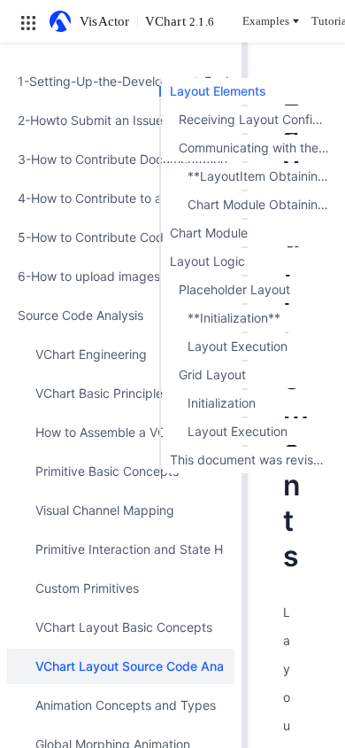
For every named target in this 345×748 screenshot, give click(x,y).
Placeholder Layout (234, 289)
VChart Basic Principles (102, 393)
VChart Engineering (91, 354)
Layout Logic (207, 261)
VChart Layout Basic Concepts (123, 627)
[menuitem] (120, 81)
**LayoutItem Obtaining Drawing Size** (262, 175)
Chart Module (209, 232)
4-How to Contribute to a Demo (108, 198)
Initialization (222, 402)
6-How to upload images (89, 276)
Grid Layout (212, 374)
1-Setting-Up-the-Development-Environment (121, 81)
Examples (265, 20)
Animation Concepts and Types (125, 705)
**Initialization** (234, 317)
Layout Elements (218, 90)
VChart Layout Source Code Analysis (129, 666)
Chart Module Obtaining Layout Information (262, 204)
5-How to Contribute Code (94, 237)
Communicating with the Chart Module (257, 147)
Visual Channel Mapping (104, 510)
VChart (179, 21)
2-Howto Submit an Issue (90, 120)
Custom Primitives (87, 588)
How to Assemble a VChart (112, 432)
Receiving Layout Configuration (257, 119)
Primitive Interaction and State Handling (129, 549)
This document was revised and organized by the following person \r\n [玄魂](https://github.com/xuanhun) (253, 459)
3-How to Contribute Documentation (121, 159)
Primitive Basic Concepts (107, 471)
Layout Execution (238, 346)
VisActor (105, 21)
